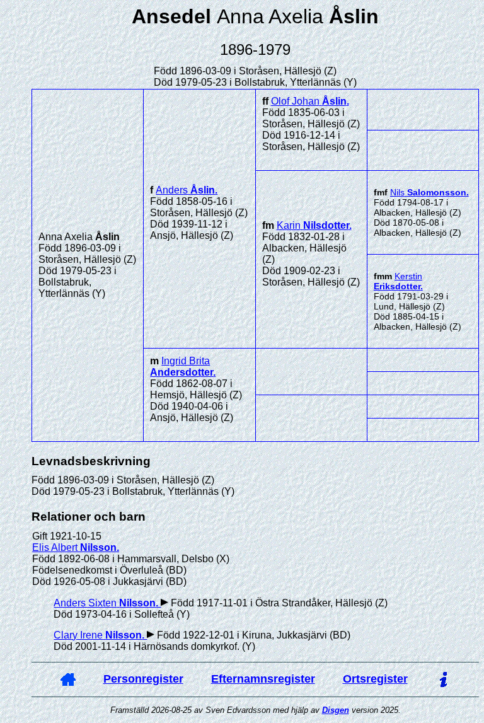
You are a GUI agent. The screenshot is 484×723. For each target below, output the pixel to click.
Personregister (143, 679)
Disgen (335, 710)
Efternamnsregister (263, 679)
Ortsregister (375, 679)
